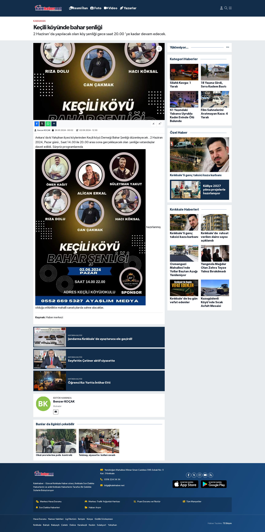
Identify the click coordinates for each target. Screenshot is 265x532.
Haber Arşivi (95, 507)
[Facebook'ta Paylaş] (37, 123)
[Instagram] (199, 475)
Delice (73, 525)
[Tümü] (227, 47)
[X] (194, 475)
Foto (97, 8)
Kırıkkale (37, 525)
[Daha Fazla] (53, 123)
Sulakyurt (101, 525)
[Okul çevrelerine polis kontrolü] (56, 441)
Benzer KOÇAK (43, 130)
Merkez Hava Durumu (50, 501)
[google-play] (213, 484)
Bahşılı (46, 525)
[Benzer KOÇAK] (43, 403)
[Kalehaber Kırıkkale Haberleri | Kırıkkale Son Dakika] (49, 8)
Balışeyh (55, 525)
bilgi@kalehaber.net (114, 485)
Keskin (92, 525)
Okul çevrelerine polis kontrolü (54, 455)
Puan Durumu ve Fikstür (148, 501)
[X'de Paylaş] (42, 123)
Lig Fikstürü (70, 519)
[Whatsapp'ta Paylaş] (48, 123)
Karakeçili (82, 525)
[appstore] (185, 484)
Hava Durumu (39, 519)
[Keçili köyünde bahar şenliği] (99, 81)
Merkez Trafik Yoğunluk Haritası (104, 501)
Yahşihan (112, 525)
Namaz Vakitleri (55, 519)
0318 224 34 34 (112, 479)
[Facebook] (188, 475)
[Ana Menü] (230, 8)
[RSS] (210, 475)
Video (112, 8)
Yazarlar (130, 8)
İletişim (81, 519)
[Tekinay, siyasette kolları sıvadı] (99, 441)
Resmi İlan (80, 8)
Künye (90, 519)
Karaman (39, 21)
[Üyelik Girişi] (221, 8)
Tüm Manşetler (193, 501)
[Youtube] (205, 475)
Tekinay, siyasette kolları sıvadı (97, 455)
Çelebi (64, 525)
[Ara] (226, 8)
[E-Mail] (55, 411)
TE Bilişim (227, 523)
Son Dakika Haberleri (49, 507)
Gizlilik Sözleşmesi (104, 519)
